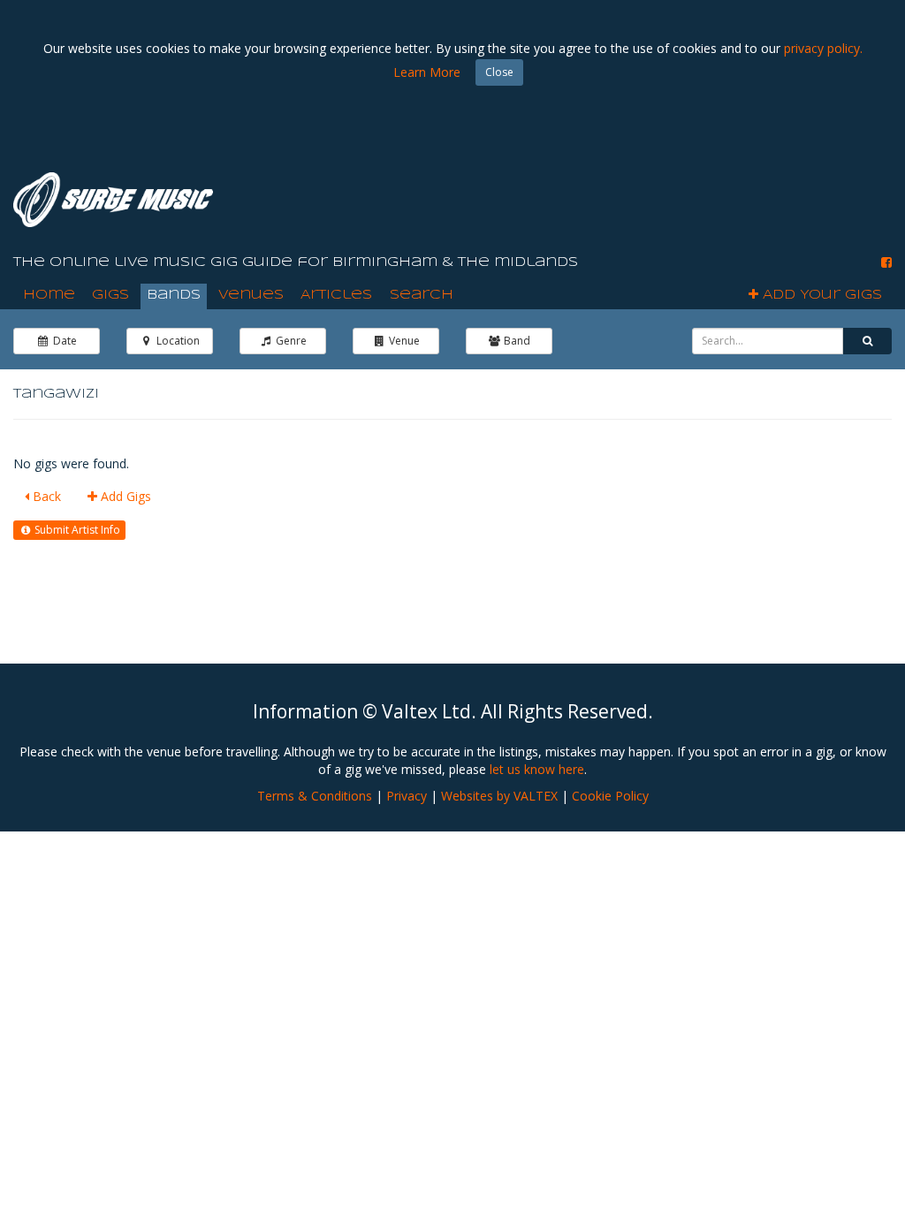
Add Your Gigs (820, 295)
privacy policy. (823, 48)
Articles (336, 295)
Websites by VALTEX (499, 795)
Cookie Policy (610, 795)
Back (45, 496)
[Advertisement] (570, 194)
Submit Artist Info (76, 529)
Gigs (110, 295)
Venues (251, 295)
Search (421, 295)
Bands (174, 295)
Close (499, 72)
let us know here (537, 769)
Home (49, 295)
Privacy (406, 795)
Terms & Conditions (314, 795)
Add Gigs (124, 496)
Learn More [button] (426, 72)
